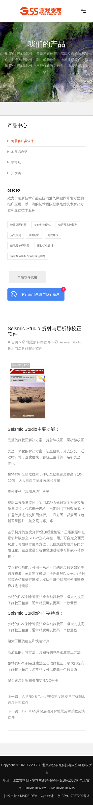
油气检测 (15, 235)
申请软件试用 (27, 277)
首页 (14, 342)
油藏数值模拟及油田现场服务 (28, 256)
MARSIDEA (28, 796)
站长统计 (47, 796)
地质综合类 (19, 152)
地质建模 (52, 235)
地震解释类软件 (38, 342)
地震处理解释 (18, 224)
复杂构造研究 (42, 224)
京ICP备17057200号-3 (73, 796)
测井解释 (34, 235)
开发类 (16, 173)
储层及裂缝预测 (67, 224)
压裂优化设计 (45, 245)
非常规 (16, 162)
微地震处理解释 (19, 245)
